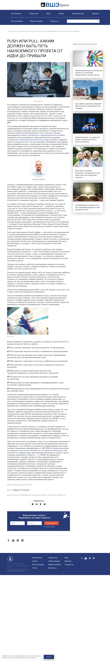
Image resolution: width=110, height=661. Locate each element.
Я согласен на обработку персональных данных (50, 527)
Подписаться (51, 523)
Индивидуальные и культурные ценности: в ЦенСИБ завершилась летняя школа (89, 72)
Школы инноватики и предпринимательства (40, 135)
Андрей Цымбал (50, 140)
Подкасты (54, 21)
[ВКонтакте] (36, 504)
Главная (11, 31)
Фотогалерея (17, 21)
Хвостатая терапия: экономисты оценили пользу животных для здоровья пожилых (87, 174)
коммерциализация (39, 495)
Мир (48, 13)
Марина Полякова (21, 490)
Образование (78, 13)
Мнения (95, 13)
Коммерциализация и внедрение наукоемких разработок (38, 449)
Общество (33, 13)
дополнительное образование (19, 495)
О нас (34, 568)
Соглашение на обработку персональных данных (18, 566)
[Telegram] (44, 504)
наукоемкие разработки (56, 495)
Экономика (16, 13)
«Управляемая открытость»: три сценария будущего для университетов (87, 207)
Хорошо (49, 657)
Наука (61, 13)
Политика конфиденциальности (15, 563)
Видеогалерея (36, 21)
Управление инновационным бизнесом (25, 140)
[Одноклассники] (40, 504)
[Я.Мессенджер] (33, 504)
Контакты (52, 568)
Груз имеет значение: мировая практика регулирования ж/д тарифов (88, 106)
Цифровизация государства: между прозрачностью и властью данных (87, 139)
